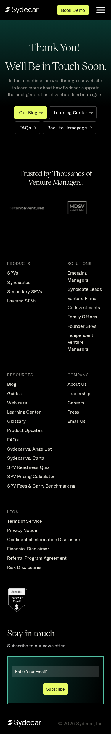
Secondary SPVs (24, 291)
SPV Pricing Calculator (30, 476)
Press (73, 412)
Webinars (17, 403)
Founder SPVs (81, 326)
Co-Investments (83, 307)
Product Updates (24, 430)
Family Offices (82, 317)
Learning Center (24, 412)
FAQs (13, 440)
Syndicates (18, 282)
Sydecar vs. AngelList (29, 449)
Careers (75, 403)
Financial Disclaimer (28, 548)
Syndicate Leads (84, 289)
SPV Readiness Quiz (28, 467)
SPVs (12, 273)
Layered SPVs (21, 301)
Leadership (78, 393)
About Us (77, 384)
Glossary (16, 421)
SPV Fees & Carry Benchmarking (41, 486)
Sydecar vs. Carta (25, 458)
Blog (11, 384)
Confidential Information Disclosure (43, 539)
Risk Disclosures (24, 567)
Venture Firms (81, 298)
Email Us (76, 421)
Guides (14, 393)
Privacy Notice (22, 530)
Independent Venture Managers (80, 342)
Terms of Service (24, 521)
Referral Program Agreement (37, 558)
